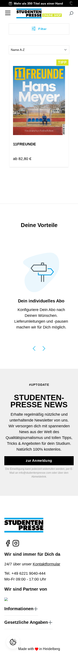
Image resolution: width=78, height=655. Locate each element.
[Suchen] (71, 13)
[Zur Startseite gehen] (39, 13)
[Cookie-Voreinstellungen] (13, 642)
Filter (41, 29)
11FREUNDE (24, 144)
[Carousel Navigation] (39, 348)
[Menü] (7, 13)
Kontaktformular (46, 564)
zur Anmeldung (39, 460)
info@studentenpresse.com (35, 472)
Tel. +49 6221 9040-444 (25, 573)
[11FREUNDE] (39, 100)
